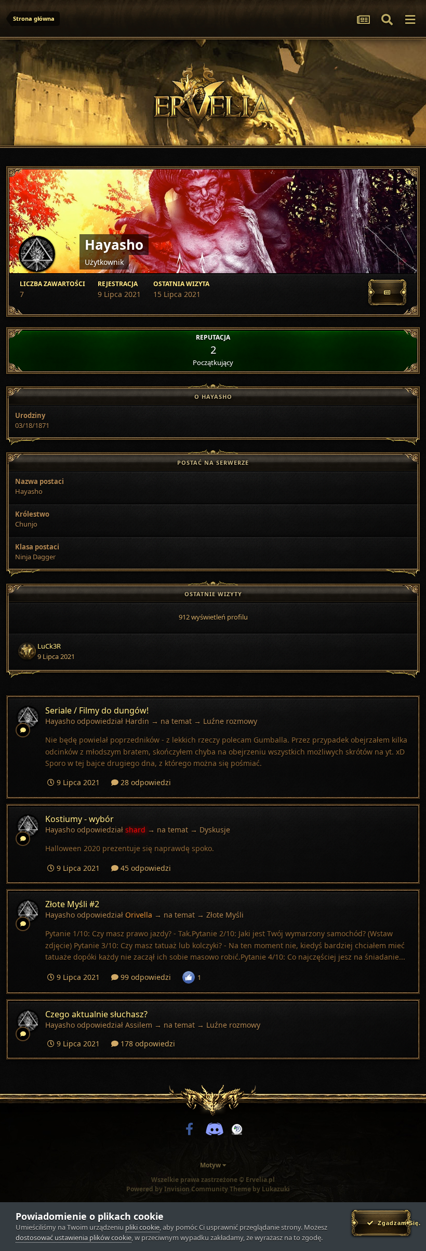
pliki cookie (142, 1227)
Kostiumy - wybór (79, 819)
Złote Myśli (225, 915)
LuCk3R (49, 646)
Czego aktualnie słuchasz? (96, 1014)
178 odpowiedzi (146, 1043)
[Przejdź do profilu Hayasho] (28, 717)
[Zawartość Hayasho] (387, 292)
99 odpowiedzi (144, 977)
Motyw (211, 1165)
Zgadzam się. (392, 1223)
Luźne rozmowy (230, 721)
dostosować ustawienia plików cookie (73, 1237)
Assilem (138, 1025)
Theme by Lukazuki (260, 1189)
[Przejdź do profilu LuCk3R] (27, 651)
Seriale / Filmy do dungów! (97, 710)
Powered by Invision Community (177, 1189)
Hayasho (60, 721)
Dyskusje (214, 830)
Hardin (137, 721)
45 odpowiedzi (144, 868)
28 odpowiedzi (144, 782)
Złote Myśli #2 (72, 904)
